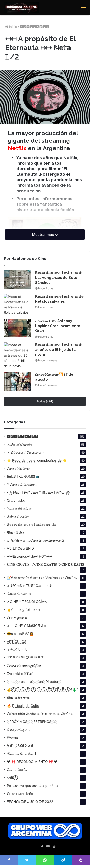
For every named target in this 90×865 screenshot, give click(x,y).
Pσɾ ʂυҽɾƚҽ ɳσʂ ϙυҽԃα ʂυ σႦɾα (32, 786)
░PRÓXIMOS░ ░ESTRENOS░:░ (32, 722)
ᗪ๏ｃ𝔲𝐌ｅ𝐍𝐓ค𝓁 (19, 674)
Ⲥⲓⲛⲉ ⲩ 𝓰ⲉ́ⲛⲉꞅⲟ (17, 618)
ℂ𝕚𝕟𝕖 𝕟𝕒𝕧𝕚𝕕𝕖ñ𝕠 (20, 794)
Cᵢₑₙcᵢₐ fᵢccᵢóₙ (17, 770)
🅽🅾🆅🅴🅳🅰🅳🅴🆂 (34, 27)
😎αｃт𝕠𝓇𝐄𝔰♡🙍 (20, 634)
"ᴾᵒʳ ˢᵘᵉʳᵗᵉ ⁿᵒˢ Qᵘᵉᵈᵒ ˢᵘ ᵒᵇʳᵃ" (25, 658)
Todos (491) (45, 401)
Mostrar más (43, 234)
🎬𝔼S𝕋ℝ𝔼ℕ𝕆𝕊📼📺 (23, 476)
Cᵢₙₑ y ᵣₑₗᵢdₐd (16, 500)
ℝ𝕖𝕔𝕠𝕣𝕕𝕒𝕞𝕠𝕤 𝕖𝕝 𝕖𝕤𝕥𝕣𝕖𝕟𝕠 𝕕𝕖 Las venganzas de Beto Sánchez (59, 277)
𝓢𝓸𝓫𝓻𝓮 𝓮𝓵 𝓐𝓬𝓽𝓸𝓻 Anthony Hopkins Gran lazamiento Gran (57, 326)
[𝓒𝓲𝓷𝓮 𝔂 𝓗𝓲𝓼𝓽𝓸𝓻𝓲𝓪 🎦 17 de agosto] (18, 381)
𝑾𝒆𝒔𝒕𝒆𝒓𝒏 (12, 738)
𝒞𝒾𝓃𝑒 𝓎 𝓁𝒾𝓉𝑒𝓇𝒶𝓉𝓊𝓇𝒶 (19, 508)
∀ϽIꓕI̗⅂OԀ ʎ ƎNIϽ (20, 548)
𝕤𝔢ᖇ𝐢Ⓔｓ (14, 778)
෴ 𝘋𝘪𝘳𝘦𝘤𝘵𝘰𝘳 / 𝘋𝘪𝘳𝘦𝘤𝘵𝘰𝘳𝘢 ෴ (26, 452)
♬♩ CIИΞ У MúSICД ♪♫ (26, 626)
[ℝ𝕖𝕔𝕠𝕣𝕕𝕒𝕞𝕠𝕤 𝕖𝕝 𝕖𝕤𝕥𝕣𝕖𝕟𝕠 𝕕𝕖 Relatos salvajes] (18, 304)
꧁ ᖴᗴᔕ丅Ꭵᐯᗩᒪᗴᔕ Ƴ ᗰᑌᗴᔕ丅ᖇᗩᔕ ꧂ (39, 492)
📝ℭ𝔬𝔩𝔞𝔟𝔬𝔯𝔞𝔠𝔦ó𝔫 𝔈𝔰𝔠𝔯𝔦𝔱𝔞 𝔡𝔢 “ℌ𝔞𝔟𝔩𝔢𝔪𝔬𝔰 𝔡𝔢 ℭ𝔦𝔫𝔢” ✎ (42, 578)
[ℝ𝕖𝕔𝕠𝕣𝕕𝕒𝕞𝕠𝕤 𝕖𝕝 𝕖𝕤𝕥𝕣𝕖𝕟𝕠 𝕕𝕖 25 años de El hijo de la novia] (18, 355)
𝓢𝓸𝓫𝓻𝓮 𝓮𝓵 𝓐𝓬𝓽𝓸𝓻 (18, 516)
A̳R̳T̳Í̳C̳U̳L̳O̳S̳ (16, 642)
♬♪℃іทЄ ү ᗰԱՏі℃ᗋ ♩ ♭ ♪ (29, 586)
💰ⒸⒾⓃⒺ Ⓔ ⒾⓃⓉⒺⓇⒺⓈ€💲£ (43, 690)
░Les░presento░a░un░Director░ (34, 682)
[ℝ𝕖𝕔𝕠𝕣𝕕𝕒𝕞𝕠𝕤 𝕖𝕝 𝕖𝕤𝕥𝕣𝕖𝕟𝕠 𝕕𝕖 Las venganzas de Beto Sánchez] (18, 279)
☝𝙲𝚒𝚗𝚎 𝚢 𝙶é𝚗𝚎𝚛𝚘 (23, 610)
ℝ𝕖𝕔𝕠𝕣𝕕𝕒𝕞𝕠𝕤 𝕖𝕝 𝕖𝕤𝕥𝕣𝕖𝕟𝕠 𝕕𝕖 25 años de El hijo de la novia (59, 349)
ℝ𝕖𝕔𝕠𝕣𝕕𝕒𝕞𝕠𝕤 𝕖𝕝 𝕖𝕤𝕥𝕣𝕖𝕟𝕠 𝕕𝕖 (31, 524)
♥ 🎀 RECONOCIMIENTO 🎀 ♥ (32, 762)
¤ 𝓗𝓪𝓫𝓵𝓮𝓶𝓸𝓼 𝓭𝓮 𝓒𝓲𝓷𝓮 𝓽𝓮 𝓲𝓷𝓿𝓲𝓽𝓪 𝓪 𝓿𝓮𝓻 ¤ (35, 540)
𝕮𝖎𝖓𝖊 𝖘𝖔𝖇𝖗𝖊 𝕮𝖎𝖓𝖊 (18, 698)
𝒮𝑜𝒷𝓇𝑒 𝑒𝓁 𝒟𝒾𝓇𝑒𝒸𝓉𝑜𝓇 (19, 444)
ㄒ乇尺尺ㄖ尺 (17, 650)
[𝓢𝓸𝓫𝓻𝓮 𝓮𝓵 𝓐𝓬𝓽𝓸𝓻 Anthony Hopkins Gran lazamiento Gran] (18, 328)
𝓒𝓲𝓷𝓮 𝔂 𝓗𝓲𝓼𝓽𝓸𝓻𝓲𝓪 (18, 468)
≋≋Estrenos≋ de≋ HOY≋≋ (29, 556)
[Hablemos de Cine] (21, 7)
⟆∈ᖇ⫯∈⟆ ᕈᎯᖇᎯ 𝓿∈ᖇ (20, 746)
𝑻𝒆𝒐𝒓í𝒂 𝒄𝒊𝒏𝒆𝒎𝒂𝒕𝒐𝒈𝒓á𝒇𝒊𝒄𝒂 (24, 666)
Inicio (12, 27)
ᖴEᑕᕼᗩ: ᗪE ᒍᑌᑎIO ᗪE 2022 (30, 802)
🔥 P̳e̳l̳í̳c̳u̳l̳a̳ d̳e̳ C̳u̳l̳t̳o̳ (23, 706)
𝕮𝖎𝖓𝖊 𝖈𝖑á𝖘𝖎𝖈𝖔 (15, 532)
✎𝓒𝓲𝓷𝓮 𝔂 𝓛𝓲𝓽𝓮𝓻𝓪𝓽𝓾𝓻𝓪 (21, 484)
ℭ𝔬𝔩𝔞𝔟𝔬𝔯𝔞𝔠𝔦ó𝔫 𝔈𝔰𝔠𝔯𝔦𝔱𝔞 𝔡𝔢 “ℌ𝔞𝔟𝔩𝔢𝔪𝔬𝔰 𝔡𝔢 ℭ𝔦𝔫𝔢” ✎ (40, 714)
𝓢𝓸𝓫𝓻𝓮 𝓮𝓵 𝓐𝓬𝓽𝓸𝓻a (19, 594)
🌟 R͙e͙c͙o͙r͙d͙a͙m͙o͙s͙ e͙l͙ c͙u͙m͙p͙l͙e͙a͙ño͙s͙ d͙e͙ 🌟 (37, 460)
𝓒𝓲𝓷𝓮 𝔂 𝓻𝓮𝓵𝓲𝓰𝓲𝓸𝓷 (18, 730)
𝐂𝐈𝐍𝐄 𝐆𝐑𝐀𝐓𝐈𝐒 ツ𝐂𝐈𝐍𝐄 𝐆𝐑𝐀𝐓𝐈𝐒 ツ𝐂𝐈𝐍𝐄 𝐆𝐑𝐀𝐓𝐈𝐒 (45, 564)
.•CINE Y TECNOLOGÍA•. (27, 602)
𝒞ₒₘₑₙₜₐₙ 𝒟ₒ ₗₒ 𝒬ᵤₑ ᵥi (21, 754)
